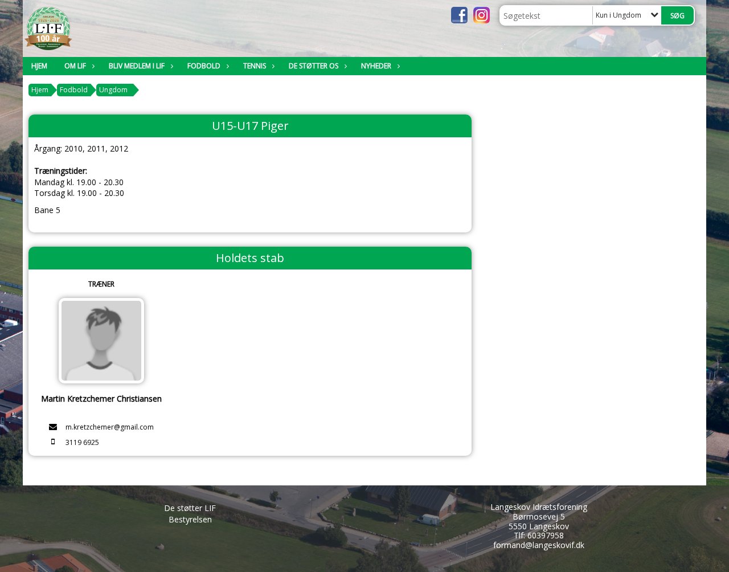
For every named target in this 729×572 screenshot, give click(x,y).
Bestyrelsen (190, 519)
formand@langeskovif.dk (538, 545)
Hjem (39, 66)
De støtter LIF (190, 507)
